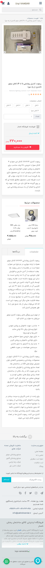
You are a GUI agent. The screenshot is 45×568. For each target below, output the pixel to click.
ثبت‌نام (6, 479)
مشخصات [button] (34, 251)
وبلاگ (41, 466)
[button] (4, 3)
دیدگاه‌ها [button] (16, 251)
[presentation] (40, 52)
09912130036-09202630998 (20, 508)
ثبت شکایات (38, 463)
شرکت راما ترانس (15, 462)
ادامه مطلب (21, 544)
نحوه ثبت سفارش (36, 459)
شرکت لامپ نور (15, 466)
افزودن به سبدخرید (21, 147)
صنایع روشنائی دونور (13, 454)
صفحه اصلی (39, 451)
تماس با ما (39, 455)
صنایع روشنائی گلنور (13, 458)
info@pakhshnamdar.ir (22, 513)
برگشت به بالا (20, 436)
